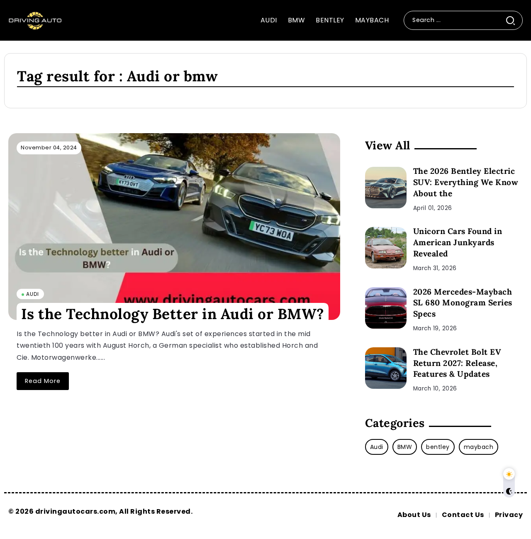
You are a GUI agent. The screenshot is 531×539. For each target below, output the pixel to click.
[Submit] (513, 20)
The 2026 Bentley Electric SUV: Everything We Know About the (466, 182)
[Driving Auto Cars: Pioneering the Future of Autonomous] (35, 19)
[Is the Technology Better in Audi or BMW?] (174, 226)
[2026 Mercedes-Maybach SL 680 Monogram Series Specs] (386, 308)
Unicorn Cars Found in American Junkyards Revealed (457, 242)
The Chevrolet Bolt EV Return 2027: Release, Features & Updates (457, 363)
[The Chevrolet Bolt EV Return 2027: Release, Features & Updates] (386, 368)
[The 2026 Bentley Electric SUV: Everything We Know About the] (386, 187)
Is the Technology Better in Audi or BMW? (172, 313)
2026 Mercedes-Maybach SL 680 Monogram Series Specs (462, 303)
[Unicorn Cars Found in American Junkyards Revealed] (386, 247)
